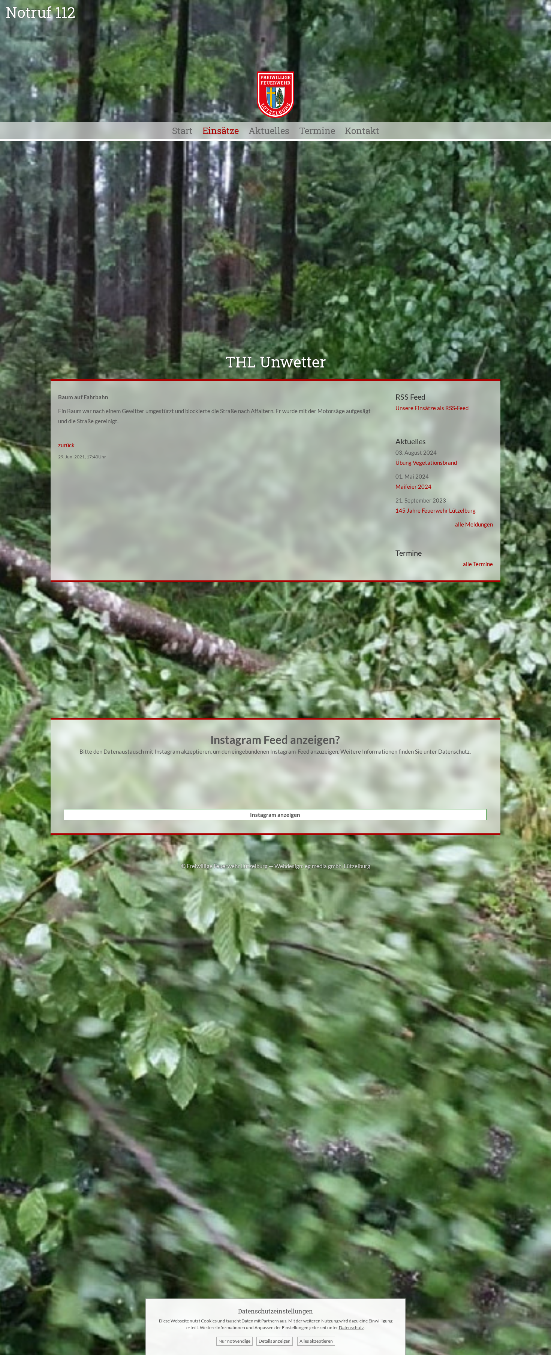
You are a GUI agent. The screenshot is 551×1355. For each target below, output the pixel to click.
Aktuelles (269, 131)
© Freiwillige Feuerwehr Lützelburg (224, 866)
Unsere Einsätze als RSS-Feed (432, 408)
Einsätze (220, 131)
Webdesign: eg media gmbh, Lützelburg (322, 866)
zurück (66, 445)
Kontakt (362, 131)
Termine (317, 131)
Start (182, 131)
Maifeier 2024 (413, 486)
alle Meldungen (474, 524)
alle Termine (478, 564)
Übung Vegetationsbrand (426, 462)
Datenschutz (454, 751)
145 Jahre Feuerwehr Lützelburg (435, 510)
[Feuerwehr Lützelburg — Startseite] (275, 116)
